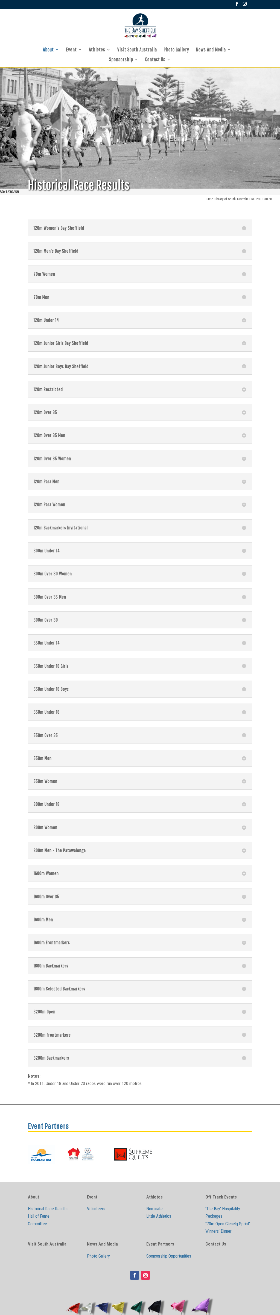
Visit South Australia (137, 50)
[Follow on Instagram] (145, 1275)
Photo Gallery (176, 50)
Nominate (154, 1208)
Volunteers (96, 1208)
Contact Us (155, 59)
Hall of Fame (38, 1216)
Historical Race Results (48, 1208)
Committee (37, 1223)
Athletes (97, 50)
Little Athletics (158, 1216)
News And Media (211, 50)
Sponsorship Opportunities (168, 1256)
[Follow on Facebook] (134, 1275)
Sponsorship (121, 59)
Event (71, 50)
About (48, 50)
